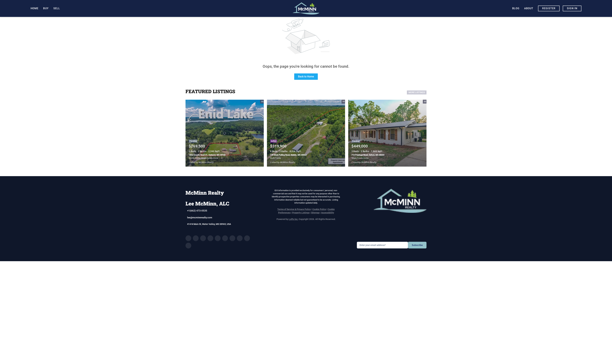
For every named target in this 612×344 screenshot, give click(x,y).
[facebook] (188, 238)
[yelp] (218, 238)
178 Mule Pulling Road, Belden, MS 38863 (288, 155)
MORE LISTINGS (416, 92)
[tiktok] (240, 238)
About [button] (528, 8)
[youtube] (232, 238)
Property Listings (301, 212)
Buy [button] (45, 8)
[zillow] (210, 238)
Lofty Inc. (293, 219)
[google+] (188, 245)
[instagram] (225, 238)
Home (34, 8)
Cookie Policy (319, 209)
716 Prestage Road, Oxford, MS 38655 (367, 155)
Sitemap (315, 212)
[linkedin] (196, 238)
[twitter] (203, 238)
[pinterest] (247, 238)
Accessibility (327, 212)
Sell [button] (56, 8)
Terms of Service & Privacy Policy (294, 209)
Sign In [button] (572, 8)
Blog (515, 8)
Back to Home (306, 76)
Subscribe (417, 245)
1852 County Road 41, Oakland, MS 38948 (207, 155)
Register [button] (548, 8)
